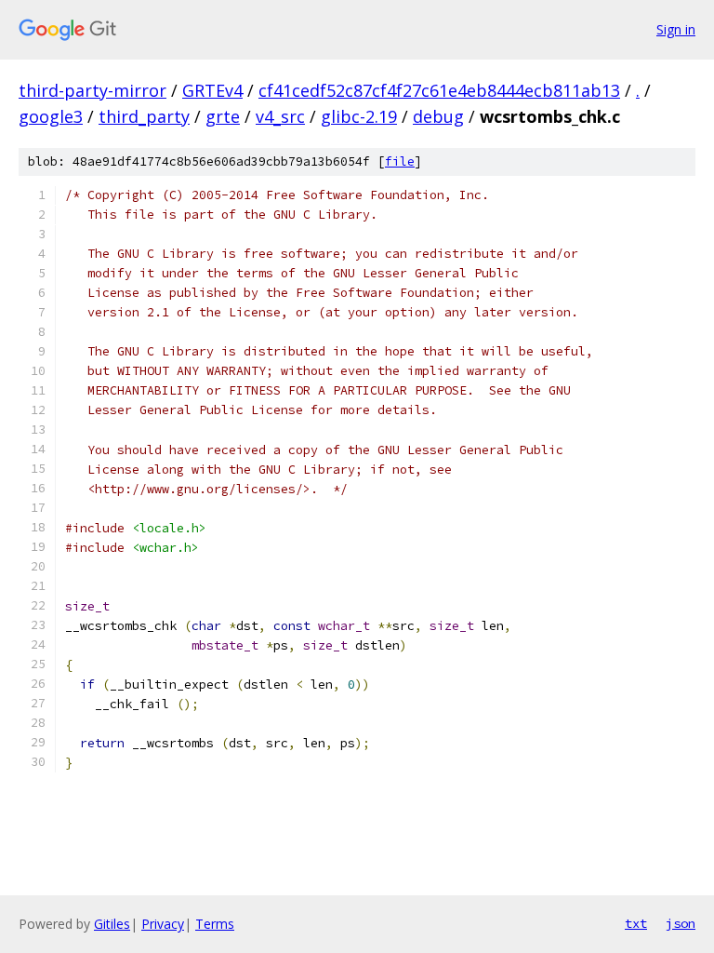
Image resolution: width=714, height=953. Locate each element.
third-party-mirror (92, 90)
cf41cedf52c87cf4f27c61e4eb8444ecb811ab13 (439, 90)
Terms (214, 924)
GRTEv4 (212, 90)
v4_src (280, 116)
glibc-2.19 (359, 116)
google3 (51, 116)
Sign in (675, 29)
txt (636, 923)
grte (222, 116)
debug (438, 116)
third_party (144, 116)
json (680, 923)
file (400, 161)
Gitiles (112, 924)
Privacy (162, 924)
